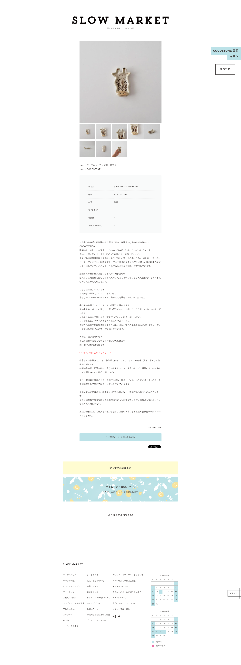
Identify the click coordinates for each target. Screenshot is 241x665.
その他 (66, 620)
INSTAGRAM (121, 515)
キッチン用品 (69, 581)
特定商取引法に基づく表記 (98, 615)
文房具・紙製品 (70, 598)
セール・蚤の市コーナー (73, 626)
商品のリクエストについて (124, 603)
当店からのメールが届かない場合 (127, 592)
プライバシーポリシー (96, 620)
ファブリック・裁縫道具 (73, 603)
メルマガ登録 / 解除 (121, 609)
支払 (89, 581)
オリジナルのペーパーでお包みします (120, 489)
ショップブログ (93, 603)
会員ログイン (92, 586)
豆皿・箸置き (110, 165)
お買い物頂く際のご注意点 (124, 581)
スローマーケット (120, 20)
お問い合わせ (92, 609)
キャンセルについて (121, 586)
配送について (98, 581)
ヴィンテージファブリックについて (128, 575)
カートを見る (92, 575)
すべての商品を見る (120, 468)
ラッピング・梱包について (98, 598)
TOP (82, 165)
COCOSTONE (93, 169)
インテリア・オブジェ (72, 586)
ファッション (69, 592)
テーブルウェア (94, 165)
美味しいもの (69, 609)
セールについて (119, 598)
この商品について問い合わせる (120, 437)
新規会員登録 (92, 592)
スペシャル (68, 615)
